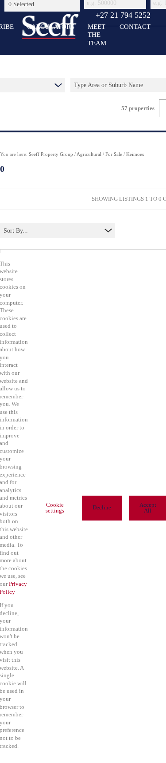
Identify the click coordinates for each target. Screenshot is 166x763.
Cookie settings (55, 508)
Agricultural (89, 154)
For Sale (113, 154)
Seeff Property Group (51, 154)
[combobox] (43, 4)
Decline (102, 508)
